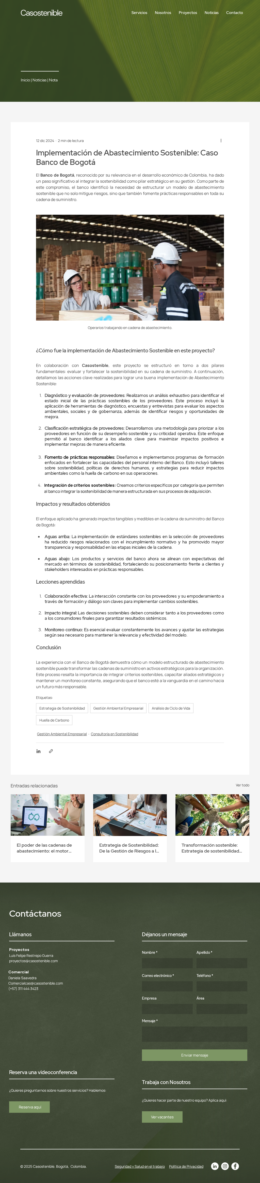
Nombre (148, 952)
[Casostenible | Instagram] (225, 1166)
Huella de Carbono (54, 720)
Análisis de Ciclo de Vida (171, 708)
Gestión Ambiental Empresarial (118, 708)
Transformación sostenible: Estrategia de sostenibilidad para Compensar (210, 848)
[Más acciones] (221, 140)
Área (200, 998)
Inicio (25, 80)
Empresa (149, 998)
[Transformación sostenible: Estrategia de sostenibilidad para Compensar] (212, 815)
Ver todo (242, 785)
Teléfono (204, 975)
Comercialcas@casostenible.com (35, 983)
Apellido (203, 952)
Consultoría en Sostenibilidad (114, 733)
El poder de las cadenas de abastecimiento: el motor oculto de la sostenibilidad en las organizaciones (47, 848)
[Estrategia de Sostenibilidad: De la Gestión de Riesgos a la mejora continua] (130, 815)
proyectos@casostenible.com (33, 960)
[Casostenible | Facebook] (235, 1166)
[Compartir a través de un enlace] (50, 751)
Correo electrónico (157, 975)
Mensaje (148, 1021)
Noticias (39, 80)
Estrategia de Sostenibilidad (62, 708)
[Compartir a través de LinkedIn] (38, 751)
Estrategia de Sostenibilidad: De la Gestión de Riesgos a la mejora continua (129, 848)
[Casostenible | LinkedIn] (215, 1166)
